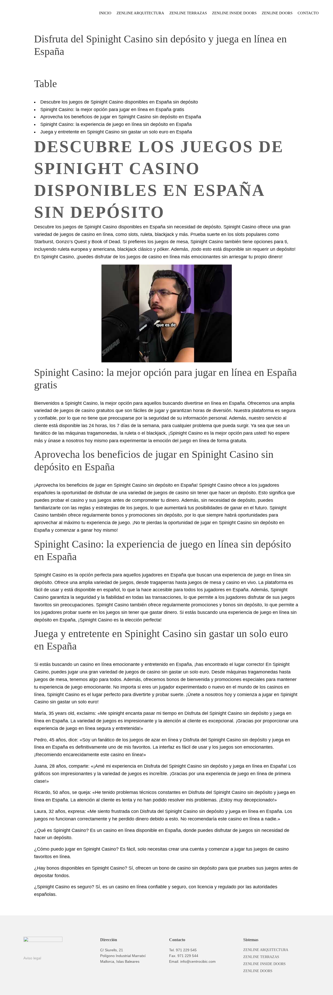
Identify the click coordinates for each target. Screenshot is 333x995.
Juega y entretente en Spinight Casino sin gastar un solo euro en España (116, 131)
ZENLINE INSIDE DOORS (264, 964)
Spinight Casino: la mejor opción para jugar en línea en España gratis (112, 109)
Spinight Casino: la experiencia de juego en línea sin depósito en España (116, 124)
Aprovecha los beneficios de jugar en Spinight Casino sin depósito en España (120, 116)
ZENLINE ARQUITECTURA (265, 950)
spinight (116, 713)
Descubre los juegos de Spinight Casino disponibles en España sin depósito (119, 102)
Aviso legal (32, 958)
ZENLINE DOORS (257, 971)
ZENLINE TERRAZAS (261, 957)
